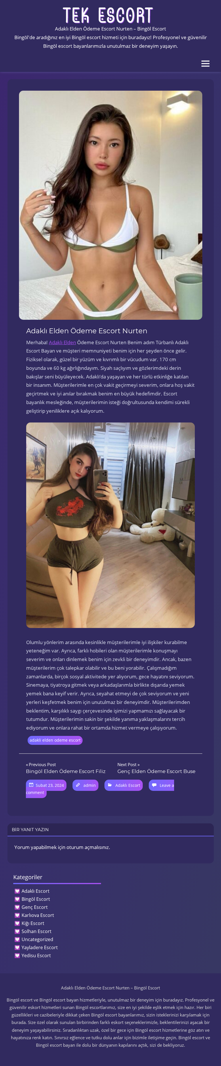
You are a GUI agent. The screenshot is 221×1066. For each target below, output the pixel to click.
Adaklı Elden (62, 342)
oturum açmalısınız (87, 847)
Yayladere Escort (40, 947)
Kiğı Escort (33, 923)
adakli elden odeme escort (55, 740)
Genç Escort (35, 907)
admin (89, 785)
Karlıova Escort (38, 915)
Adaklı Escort (127, 785)
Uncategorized (37, 939)
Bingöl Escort (36, 899)
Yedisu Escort (36, 955)
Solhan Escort (37, 931)
